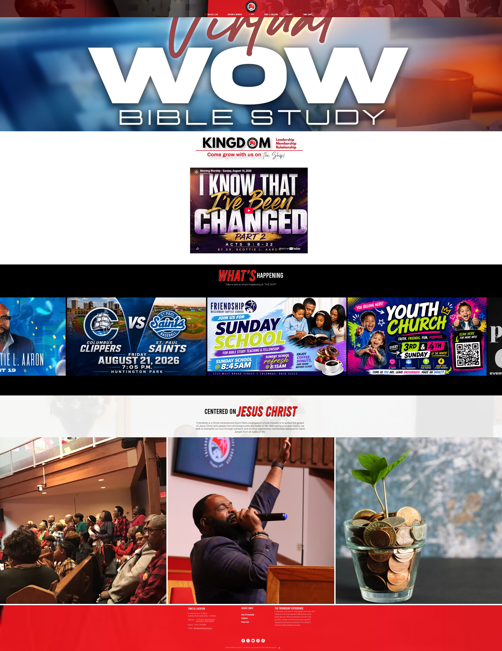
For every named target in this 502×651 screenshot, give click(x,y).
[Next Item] (497, 336)
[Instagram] (258, 640)
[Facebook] (243, 640)
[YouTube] (253, 640)
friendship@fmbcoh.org (203, 628)
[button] (250, 14)
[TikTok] (263, 640)
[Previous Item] (4, 336)
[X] (248, 640)
